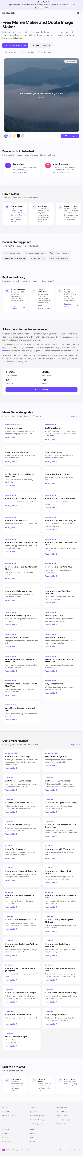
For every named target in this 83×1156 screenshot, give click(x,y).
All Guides (6, 1141)
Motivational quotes (38, 258)
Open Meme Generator (17, 45)
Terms (32, 1137)
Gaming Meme (62, 1124)
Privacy (32, 1133)
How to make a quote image (35, 253)
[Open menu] (78, 13)
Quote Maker (7, 1112)
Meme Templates (63, 1116)
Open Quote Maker (42, 45)
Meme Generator (8, 1116)
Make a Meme (62, 1112)
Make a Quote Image (37, 1120)
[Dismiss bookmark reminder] (80, 4)
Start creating (42, 389)
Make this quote (71, 136)
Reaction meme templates (59, 253)
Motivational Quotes (37, 1116)
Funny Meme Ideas (64, 1120)
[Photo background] (6, 136)
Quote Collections (36, 1112)
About (4, 1133)
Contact (5, 1137)
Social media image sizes (59, 258)
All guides (75, 416)
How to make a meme (12, 253)
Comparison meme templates (15, 258)
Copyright (33, 1141)
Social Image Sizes (36, 1124)
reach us (72, 1086)
